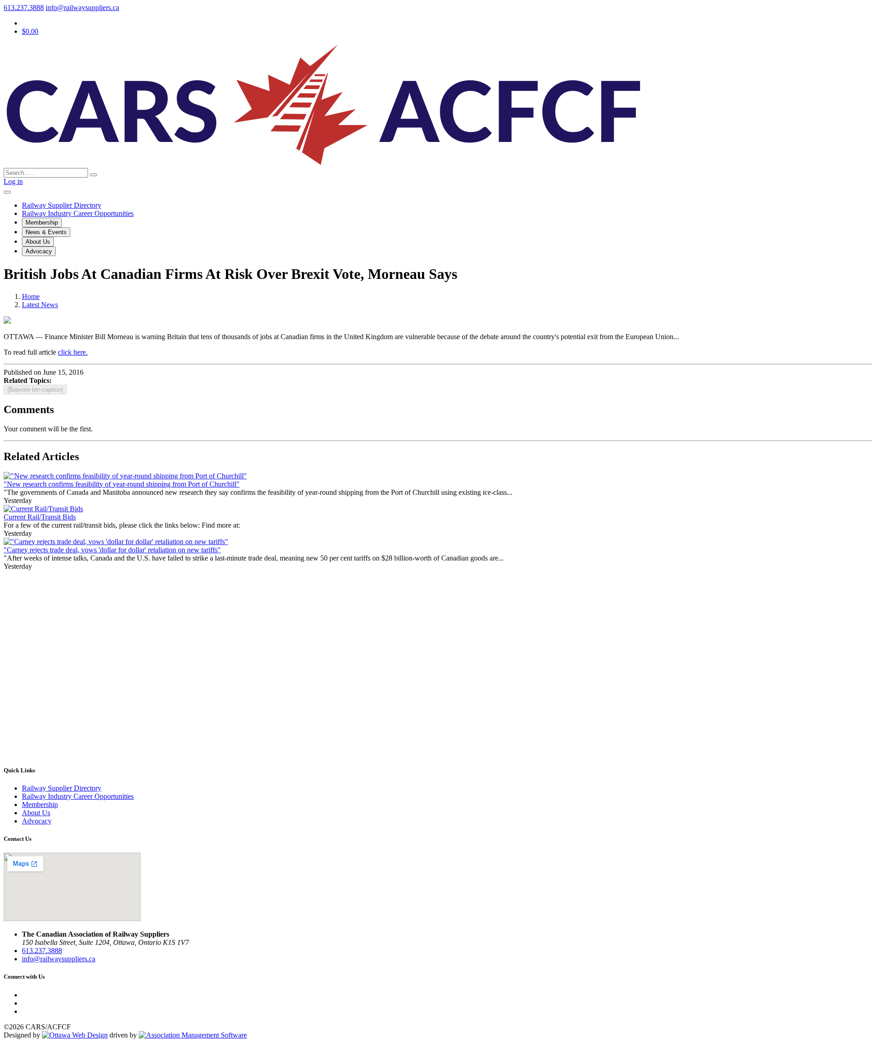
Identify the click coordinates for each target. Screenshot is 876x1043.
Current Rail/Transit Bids (40, 517)
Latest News (40, 305)
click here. (73, 352)
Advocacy (39, 251)
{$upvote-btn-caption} (35, 389)
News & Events (46, 232)
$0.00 (30, 31)
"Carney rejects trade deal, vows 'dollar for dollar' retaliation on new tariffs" (112, 550)
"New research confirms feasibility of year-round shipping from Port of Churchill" (122, 484)
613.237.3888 (24, 7)
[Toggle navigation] (7, 192)
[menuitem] (40, 804)
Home (31, 296)
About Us (38, 241)
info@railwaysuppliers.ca (82, 7)
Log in (13, 181)
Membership (42, 222)
